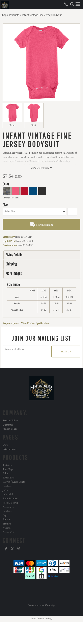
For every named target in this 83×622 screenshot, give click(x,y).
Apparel (6, 528)
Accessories (9, 507)
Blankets (7, 524)
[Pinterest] (19, 549)
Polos (5, 473)
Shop (3, 14)
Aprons (6, 519)
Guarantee (8, 425)
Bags (5, 515)
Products (14, 14)
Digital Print (9, 241)
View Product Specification (35, 323)
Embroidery (9, 237)
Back (33, 125)
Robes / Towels (10, 503)
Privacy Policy (10, 429)
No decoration (10, 245)
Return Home (10, 449)
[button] (72, 4)
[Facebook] (6, 549)
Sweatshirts (9, 477)
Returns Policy (10, 420)
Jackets (6, 490)
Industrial (8, 494)
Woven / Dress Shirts (14, 482)
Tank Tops (8, 469)
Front (12, 125)
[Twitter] (12, 549)
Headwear (7, 486)
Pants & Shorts (10, 498)
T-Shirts (7, 465)
